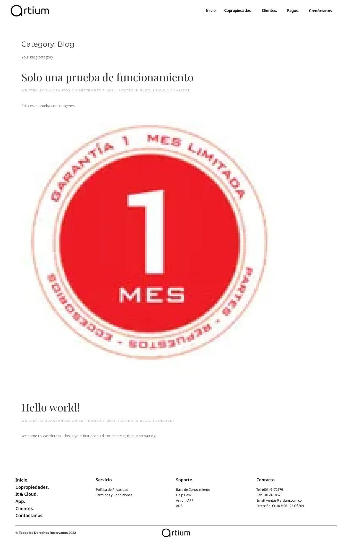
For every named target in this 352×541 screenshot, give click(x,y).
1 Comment (164, 421)
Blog (145, 90)
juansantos (58, 90)
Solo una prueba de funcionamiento (107, 77)
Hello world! (50, 407)
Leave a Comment (171, 90)
